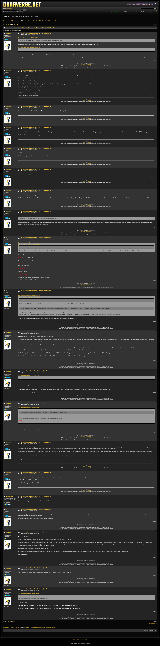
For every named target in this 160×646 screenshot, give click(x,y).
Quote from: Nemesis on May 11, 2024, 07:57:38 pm (28, 375)
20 (13, 24)
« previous (151, 22)
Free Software (88, 64)
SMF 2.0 (74, 639)
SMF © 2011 (79, 639)
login (7, 8)
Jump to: (145, 630)
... (7, 24)
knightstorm (9, 496)
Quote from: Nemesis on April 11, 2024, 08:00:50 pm (29, 244)
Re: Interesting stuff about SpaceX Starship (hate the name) (36, 33)
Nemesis (27, 20)
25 (17, 24)
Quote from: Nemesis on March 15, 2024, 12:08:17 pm (29, 37)
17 (8, 24)
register (10, 8)
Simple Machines (85, 639)
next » (155, 22)
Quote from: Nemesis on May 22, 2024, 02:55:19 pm (28, 407)
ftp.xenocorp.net (153, 11)
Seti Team (83, 64)
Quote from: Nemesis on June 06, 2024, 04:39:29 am (28, 593)
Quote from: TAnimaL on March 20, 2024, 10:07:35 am (29, 47)
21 (15, 24)
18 (10, 24)
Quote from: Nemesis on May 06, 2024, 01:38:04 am (28, 242)
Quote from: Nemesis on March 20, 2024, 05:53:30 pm (29, 295)
